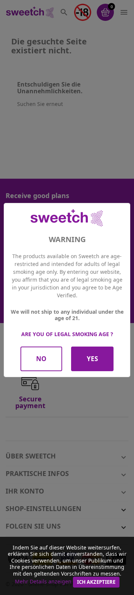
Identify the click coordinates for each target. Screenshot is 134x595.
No (41, 358)
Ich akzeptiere (96, 582)
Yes (92, 358)
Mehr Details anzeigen (43, 581)
